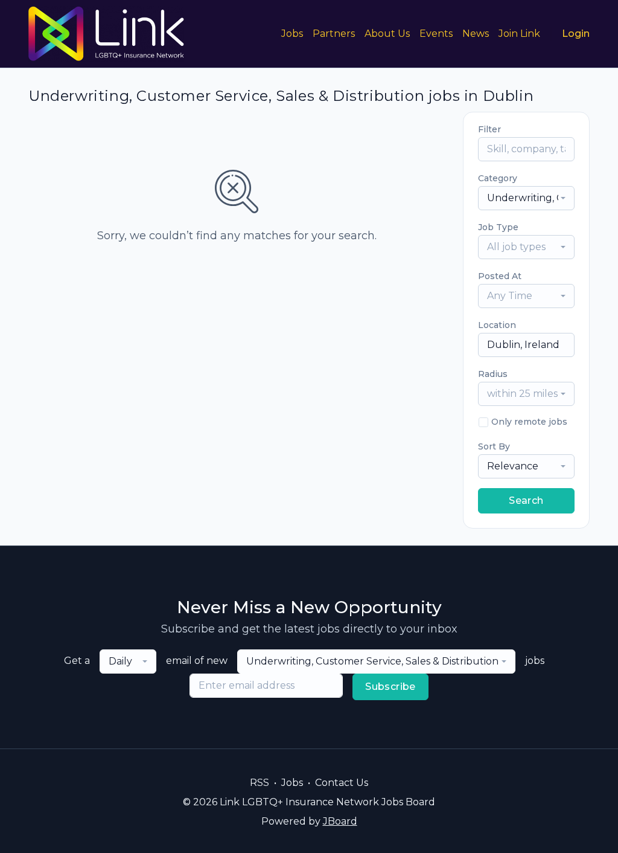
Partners (334, 33)
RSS (259, 782)
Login (576, 33)
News (475, 33)
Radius (493, 374)
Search (526, 500)
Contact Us (341, 782)
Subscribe (390, 686)
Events (436, 33)
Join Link (519, 33)
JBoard (340, 821)
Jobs (292, 33)
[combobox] (526, 198)
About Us (387, 33)
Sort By (494, 446)
